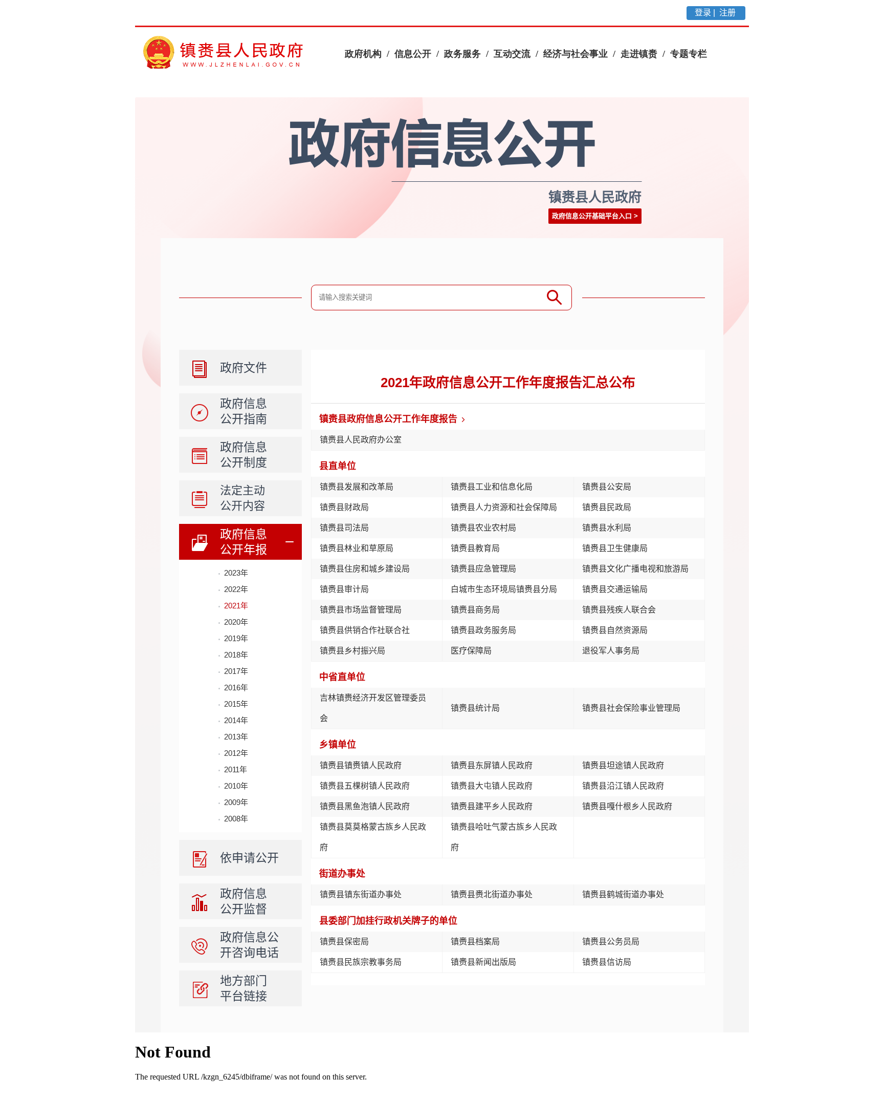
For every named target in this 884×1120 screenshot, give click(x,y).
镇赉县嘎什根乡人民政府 (627, 806)
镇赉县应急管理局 (483, 568)
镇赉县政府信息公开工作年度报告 (388, 419)
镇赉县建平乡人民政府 (492, 806)
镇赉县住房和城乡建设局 (365, 568)
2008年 (236, 818)
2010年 (236, 785)
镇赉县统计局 (475, 708)
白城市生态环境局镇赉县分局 (504, 589)
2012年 (236, 753)
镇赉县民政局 (606, 507)
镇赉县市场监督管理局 (361, 609)
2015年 (236, 704)
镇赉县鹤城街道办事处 (623, 894)
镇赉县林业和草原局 (356, 548)
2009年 (236, 802)
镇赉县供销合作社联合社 (365, 630)
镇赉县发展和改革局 (356, 486)
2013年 (236, 736)
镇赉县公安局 (606, 486)
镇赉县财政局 (344, 507)
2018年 (236, 654)
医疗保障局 (471, 650)
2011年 (235, 769)
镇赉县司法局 (344, 527)
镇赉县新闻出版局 (483, 962)
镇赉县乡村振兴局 (352, 650)
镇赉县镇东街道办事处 (361, 894)
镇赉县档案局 (475, 941)
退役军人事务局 (610, 650)
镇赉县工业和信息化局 (492, 486)
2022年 (236, 589)
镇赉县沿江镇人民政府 (623, 785)
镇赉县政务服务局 (483, 630)
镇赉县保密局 (344, 941)
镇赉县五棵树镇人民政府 (365, 785)
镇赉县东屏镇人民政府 (492, 765)
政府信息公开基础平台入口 (592, 216)
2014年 (236, 720)
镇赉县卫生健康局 (615, 548)
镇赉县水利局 (606, 527)
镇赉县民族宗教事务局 (361, 962)
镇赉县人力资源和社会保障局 (504, 507)
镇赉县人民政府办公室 (361, 439)
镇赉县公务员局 (610, 941)
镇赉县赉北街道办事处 (492, 894)
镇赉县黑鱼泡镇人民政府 (365, 806)
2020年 (236, 622)
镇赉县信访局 (606, 962)
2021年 (236, 605)
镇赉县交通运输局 (615, 589)
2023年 (236, 572)
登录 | (706, 12)
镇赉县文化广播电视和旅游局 (635, 568)
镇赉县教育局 (475, 548)
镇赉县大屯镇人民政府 (492, 785)
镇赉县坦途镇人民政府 (623, 765)
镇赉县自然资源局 (615, 630)
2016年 (236, 687)
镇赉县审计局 (344, 589)
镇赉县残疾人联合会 (619, 609)
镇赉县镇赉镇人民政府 (361, 765)
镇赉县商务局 (475, 609)
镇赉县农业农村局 (483, 527)
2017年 (236, 671)
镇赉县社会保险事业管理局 (631, 708)
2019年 (236, 638)
